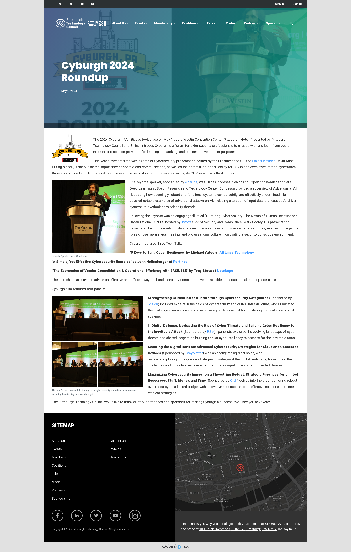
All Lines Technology (237, 252)
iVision (153, 304)
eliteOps (191, 182)
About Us (119, 23)
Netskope (225, 270)
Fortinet (180, 262)
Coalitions (190, 23)
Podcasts (251, 23)
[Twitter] (71, 4)
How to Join (118, 457)
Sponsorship (275, 23)
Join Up (298, 4)
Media (230, 23)
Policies (115, 449)
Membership (163, 23)
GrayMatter (194, 353)
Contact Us (118, 441)
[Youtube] (82, 4)
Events (140, 23)
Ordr (233, 380)
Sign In (279, 4)
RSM (210, 331)
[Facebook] (49, 4)
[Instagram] (92, 4)
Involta (186, 222)
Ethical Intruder (263, 161)
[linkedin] (60, 4)
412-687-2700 (275, 524)
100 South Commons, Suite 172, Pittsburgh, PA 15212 (238, 529)
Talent (211, 23)
